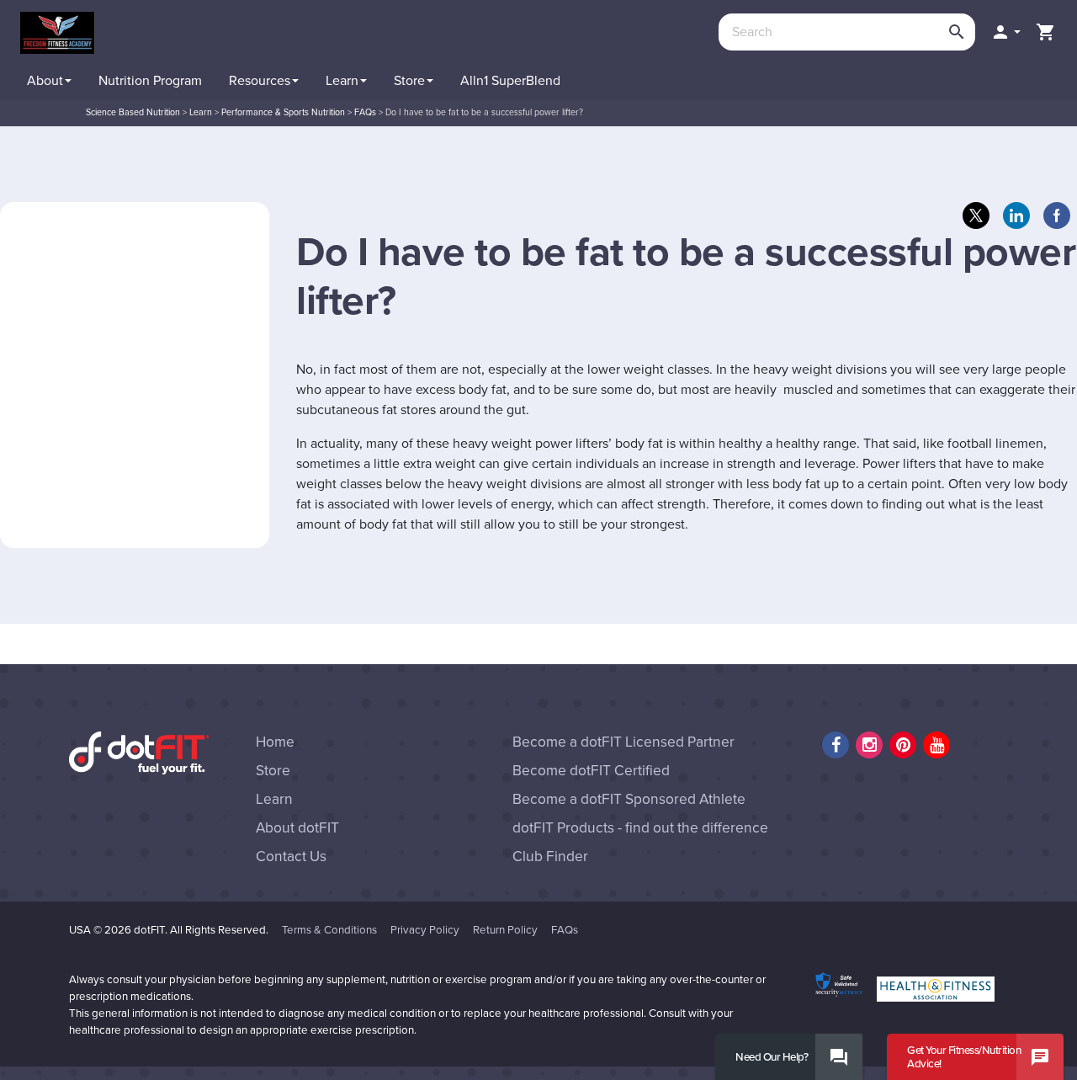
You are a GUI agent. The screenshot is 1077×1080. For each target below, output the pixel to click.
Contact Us (291, 856)
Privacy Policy (424, 930)
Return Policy (505, 930)
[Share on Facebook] (1056, 215)
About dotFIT (297, 828)
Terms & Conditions (329, 930)
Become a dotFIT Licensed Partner (623, 742)
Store (273, 770)
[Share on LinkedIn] (1016, 215)
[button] (1005, 32)
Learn (274, 799)
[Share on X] (976, 215)
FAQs (564, 930)
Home (275, 742)
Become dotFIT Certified (591, 770)
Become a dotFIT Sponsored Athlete (628, 799)
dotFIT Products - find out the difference (640, 828)
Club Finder (550, 856)
